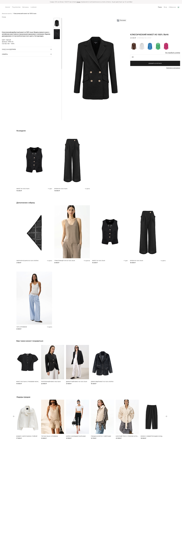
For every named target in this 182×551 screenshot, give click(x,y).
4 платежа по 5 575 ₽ (144, 38)
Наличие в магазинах (173, 68)
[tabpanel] (34, 231)
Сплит (78, 2)
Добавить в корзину (155, 63)
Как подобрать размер (172, 52)
